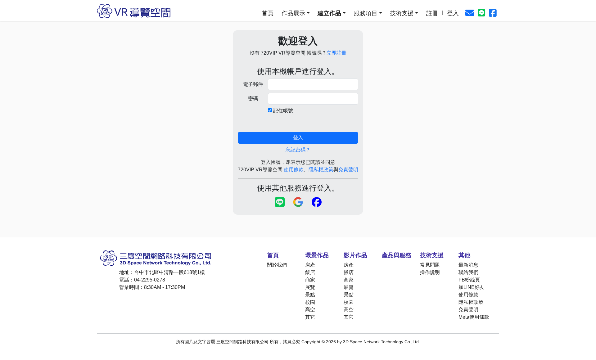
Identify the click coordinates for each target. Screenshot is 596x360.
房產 (310, 265)
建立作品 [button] (329, 13)
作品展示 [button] (293, 13)
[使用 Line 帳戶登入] (279, 202)
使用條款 (294, 169)
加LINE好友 (471, 287)
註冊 (432, 13)
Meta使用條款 (473, 317)
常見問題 (430, 265)
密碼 (253, 98)
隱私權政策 (321, 169)
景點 (310, 294)
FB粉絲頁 (469, 279)
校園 (310, 302)
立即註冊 (336, 53)
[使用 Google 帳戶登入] (298, 202)
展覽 (310, 287)
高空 (310, 309)
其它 (310, 317)
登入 (453, 13)
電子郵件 (253, 84)
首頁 (267, 13)
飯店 (310, 272)
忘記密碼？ (298, 149)
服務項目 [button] (365, 13)
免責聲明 (348, 169)
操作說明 (430, 272)
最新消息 (468, 265)
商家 (310, 279)
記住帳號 (283, 110)
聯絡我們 (468, 272)
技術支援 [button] (401, 13)
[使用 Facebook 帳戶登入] (316, 202)
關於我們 (277, 265)
